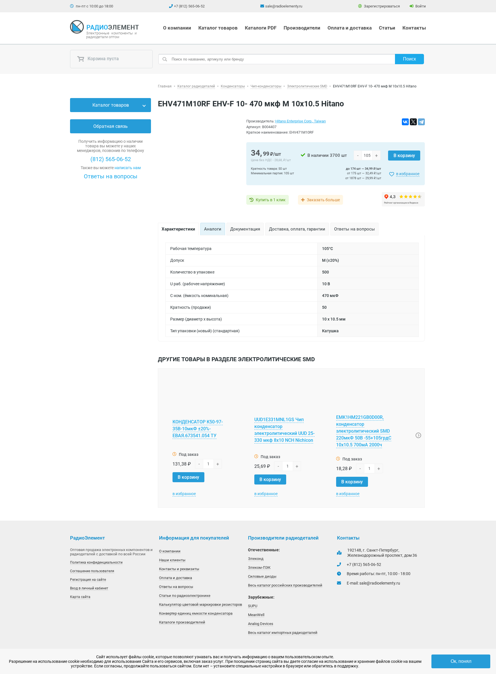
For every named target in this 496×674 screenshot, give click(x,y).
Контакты (414, 28)
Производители (302, 28)
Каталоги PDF (260, 28)
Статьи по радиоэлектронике (184, 595)
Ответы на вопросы (110, 176)
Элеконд (256, 558)
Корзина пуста (102, 59)
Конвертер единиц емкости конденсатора (195, 613)
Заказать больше (323, 200)
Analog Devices (260, 624)
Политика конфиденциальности (96, 562)
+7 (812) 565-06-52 (189, 6)
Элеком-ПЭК (259, 567)
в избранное (407, 173)
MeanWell (256, 615)
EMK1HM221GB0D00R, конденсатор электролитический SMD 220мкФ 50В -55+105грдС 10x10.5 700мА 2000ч (363, 431)
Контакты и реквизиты (179, 569)
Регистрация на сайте (88, 580)
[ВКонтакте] (405, 121)
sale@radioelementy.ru (283, 6)
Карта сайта (80, 597)
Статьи (387, 28)
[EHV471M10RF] (198, 163)
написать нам (128, 167)
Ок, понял (461, 661)
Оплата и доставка (350, 28)
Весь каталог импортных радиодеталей (282, 632)
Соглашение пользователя (92, 571)
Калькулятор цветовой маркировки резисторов (200, 604)
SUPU (252, 606)
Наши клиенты (172, 560)
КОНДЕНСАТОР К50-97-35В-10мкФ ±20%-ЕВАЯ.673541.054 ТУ (198, 428)
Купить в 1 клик (271, 200)
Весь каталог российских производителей (285, 585)
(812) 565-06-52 (110, 159)
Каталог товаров (218, 28)
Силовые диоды (262, 576)
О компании (177, 28)
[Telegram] (421, 121)
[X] (413, 121)
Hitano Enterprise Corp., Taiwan (300, 121)
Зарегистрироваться (381, 6)
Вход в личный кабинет (89, 588)
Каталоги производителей (182, 622)
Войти (420, 6)
